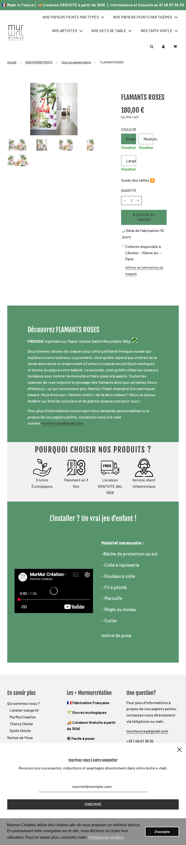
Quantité (128, 190)
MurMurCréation (23, 717)
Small (130, 139)
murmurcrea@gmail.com (62, 423)
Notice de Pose (20, 737)
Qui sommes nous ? (23, 703)
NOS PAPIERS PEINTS (38, 62)
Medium (148, 139)
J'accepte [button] (162, 832)
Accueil (11, 62)
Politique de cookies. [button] (106, 837)
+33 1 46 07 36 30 (140, 741)
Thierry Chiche (21, 724)
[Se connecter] (163, 46)
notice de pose (116, 635)
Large (131, 160)
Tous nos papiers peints (76, 62)
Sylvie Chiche (20, 730)
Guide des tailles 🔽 (138, 180)
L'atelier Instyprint (24, 710)
